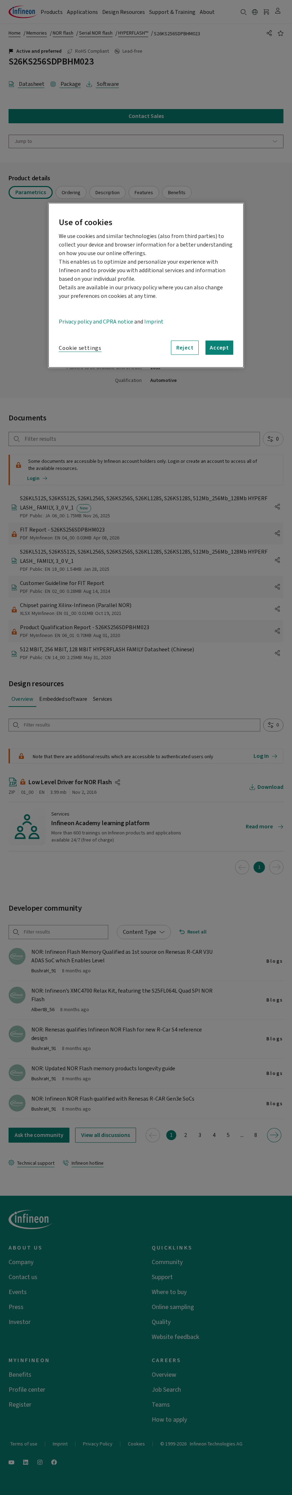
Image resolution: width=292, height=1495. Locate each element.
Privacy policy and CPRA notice (96, 322)
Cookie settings (80, 348)
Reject (185, 348)
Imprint (153, 322)
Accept (219, 348)
